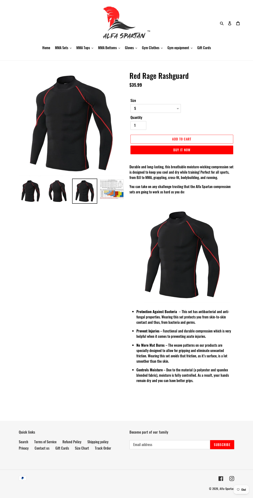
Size (133, 100)
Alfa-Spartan (227, 488)
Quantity (136, 117)
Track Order (103, 448)
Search (23, 441)
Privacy (24, 448)
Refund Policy (71, 441)
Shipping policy (98, 441)
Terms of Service (45, 441)
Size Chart (82, 448)
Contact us (42, 448)
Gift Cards (62, 448)
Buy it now (182, 150)
